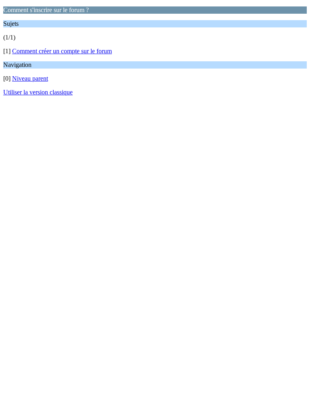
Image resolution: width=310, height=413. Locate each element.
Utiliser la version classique (38, 92)
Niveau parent (30, 78)
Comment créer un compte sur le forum (62, 51)
